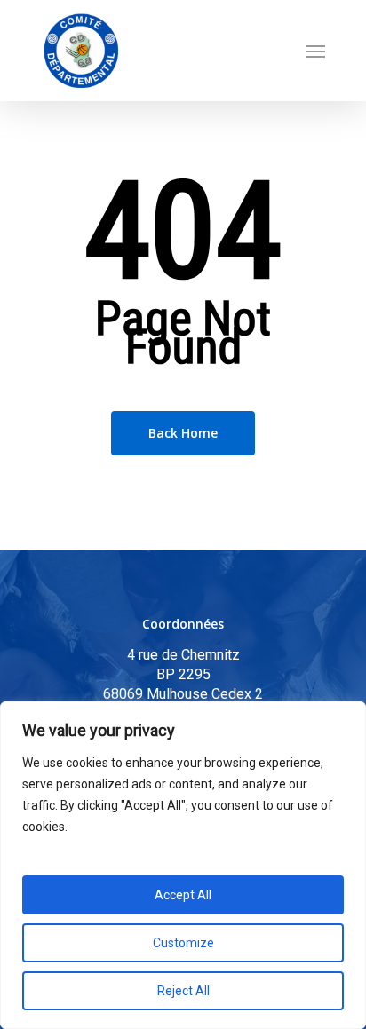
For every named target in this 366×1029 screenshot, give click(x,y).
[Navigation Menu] (315, 50)
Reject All (183, 991)
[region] (183, 865)
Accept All (183, 895)
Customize (183, 943)
